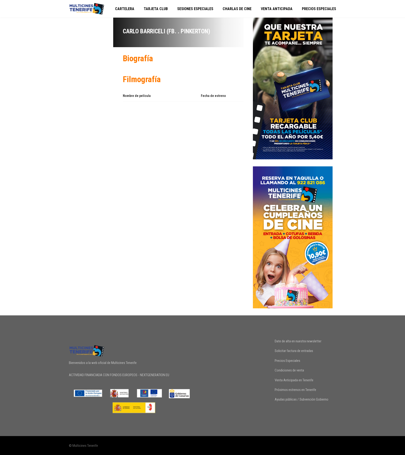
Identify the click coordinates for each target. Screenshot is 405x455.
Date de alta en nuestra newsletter (298, 341)
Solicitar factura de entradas (294, 351)
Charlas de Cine (237, 9)
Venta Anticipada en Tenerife (294, 380)
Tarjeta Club (156, 9)
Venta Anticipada (276, 9)
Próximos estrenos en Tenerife (295, 390)
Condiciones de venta (289, 370)
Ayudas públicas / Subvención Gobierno (301, 399)
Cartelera (124, 9)
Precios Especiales (319, 9)
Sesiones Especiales (195, 9)
